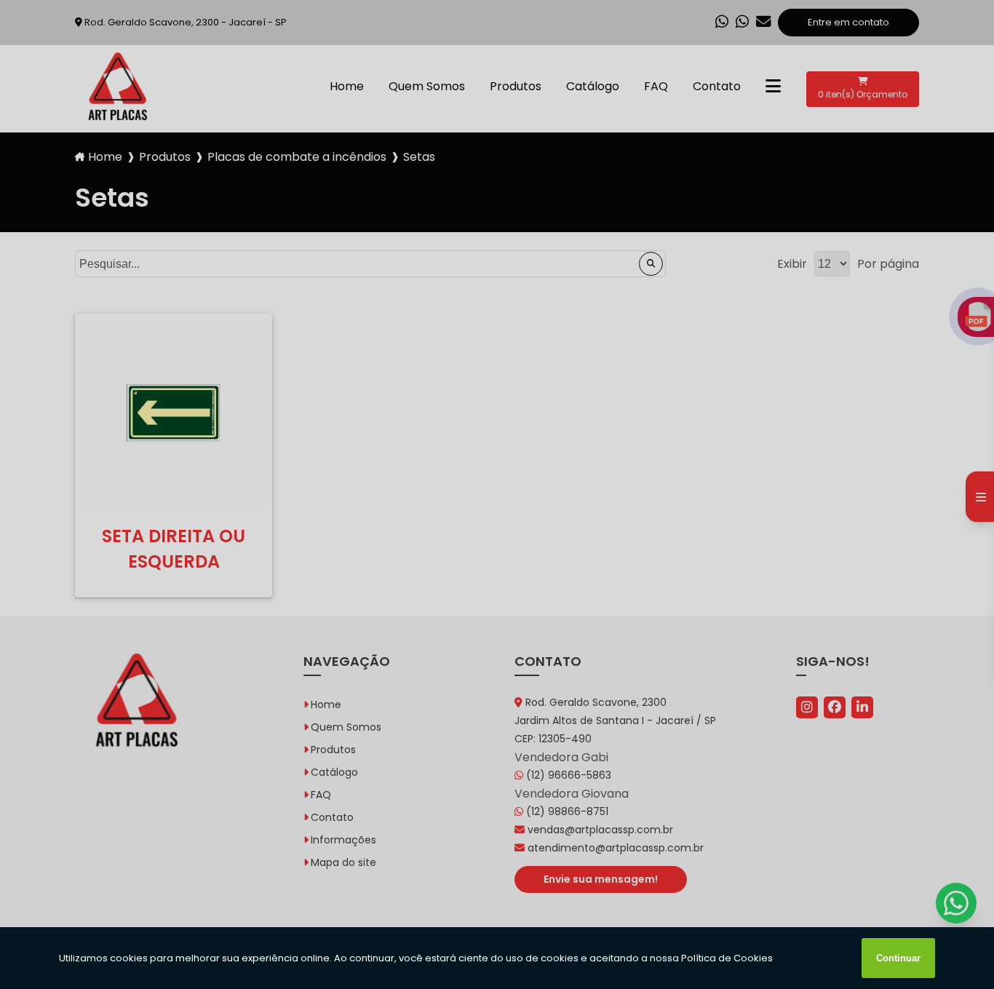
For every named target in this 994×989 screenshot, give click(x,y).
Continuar (898, 958)
